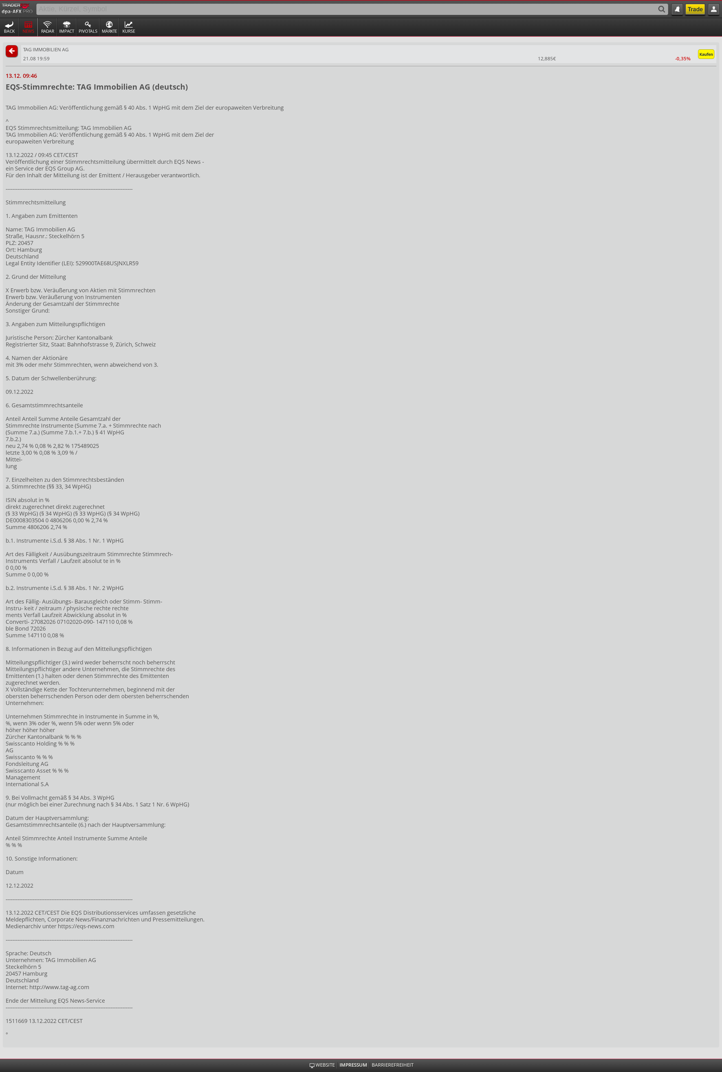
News (28, 31)
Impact (66, 31)
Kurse (128, 31)
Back (9, 31)
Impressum (353, 1065)
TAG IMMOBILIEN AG (46, 49)
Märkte (109, 31)
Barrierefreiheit (392, 1065)
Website (325, 1065)
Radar (47, 31)
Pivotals (88, 31)
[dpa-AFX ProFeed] (17, 8)
